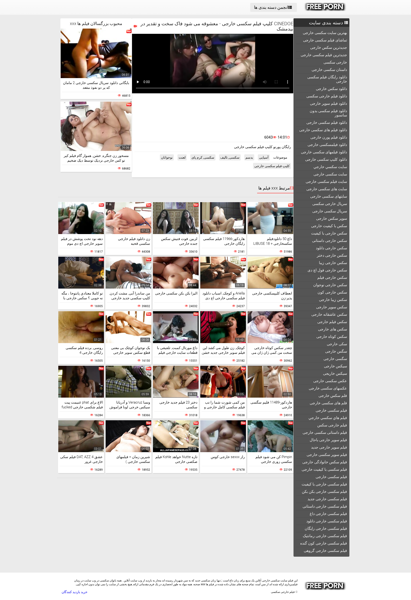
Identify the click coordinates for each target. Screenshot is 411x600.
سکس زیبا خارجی (333, 299)
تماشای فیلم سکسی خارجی (325, 40)
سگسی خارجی (335, 358)
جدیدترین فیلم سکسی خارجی (324, 55)
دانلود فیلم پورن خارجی (328, 137)
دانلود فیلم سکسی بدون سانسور (328, 113)
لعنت (182, 157)
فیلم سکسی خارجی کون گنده (323, 543)
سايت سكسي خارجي (330, 167)
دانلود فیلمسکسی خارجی (327, 144)
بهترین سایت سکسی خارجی (325, 32)
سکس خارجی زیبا (333, 262)
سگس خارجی (336, 351)
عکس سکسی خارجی (330, 381)
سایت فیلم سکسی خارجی (326, 181)
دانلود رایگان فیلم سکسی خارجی (327, 79)
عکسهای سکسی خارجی (328, 388)
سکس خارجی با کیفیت (329, 233)
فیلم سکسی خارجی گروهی (325, 550)
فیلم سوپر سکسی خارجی (327, 454)
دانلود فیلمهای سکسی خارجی (324, 152)
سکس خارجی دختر (332, 255)
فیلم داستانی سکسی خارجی (325, 432)
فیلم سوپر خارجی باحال (328, 440)
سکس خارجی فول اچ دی (327, 270)
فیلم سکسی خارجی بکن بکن (324, 491)
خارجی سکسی (335, 62)
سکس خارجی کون (332, 292)
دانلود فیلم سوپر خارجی (328, 103)
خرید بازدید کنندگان (75, 592)
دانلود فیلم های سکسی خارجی (323, 130)
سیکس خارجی (335, 366)
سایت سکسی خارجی (330, 174)
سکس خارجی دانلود (331, 248)
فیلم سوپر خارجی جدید (329, 447)
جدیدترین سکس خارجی (328, 47)
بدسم (249, 157)
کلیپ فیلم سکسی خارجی (272, 166)
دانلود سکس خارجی (331, 88)
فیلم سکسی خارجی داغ (328, 513)
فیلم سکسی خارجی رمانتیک (325, 536)
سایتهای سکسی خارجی (328, 196)
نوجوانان (167, 157)
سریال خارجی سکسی (329, 203)
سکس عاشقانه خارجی (329, 314)
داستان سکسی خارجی (329, 69)
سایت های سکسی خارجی (326, 189)
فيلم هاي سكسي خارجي (327, 417)
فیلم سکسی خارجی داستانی (325, 506)
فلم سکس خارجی (332, 395)
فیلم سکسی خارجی (331, 477)
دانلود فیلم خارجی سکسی (326, 96)
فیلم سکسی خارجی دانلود (326, 521)
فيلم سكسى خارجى (331, 410)
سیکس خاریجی (335, 373)
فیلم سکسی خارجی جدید (327, 499)
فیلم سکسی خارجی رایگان (326, 528)
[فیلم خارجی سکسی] (325, 10)
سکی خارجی (337, 344)
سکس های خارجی (332, 329)
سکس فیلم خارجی (332, 322)
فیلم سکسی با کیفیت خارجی (324, 469)
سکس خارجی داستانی (329, 240)
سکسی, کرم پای (202, 157)
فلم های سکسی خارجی (328, 403)
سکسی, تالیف (230, 157)
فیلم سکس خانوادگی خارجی (324, 462)
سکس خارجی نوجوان (330, 285)
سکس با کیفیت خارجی (329, 226)
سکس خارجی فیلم (332, 277)
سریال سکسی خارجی (329, 211)
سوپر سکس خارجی (331, 218)
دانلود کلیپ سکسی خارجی (326, 159)
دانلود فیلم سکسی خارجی (326, 122)
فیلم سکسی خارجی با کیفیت (324, 484)
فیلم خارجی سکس (332, 425)
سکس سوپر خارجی (331, 307)
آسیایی (264, 157)
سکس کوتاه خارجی (331, 336)
